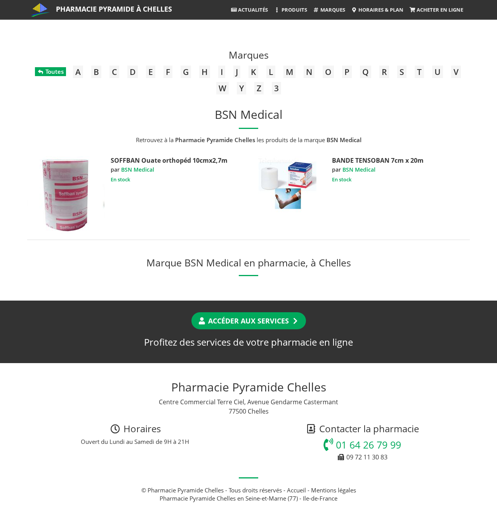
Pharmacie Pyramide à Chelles (114, 9)
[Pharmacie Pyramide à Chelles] (40, 9)
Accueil (296, 490)
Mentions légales (333, 490)
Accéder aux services (248, 320)
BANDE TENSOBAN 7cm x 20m (378, 160)
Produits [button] (293, 9)
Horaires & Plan (380, 9)
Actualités (252, 9)
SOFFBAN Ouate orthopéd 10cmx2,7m (169, 160)
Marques (332, 9)
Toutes (54, 71)
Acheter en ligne (439, 9)
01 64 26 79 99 (367, 444)
